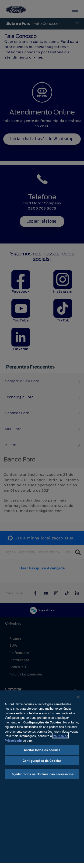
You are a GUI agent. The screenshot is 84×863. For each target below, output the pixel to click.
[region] (42, 776)
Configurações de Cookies (42, 760)
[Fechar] (78, 697)
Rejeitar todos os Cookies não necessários (41, 774)
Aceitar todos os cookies (42, 750)
